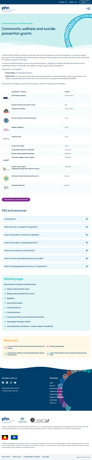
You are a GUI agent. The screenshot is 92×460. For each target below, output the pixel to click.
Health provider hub (56, 388)
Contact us (53, 403)
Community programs (56, 391)
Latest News (53, 400)
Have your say (6, 457)
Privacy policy (16, 457)
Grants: (71, 2)
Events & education (56, 394)
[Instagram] (11, 382)
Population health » (26, 23)
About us (52, 386)
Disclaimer (45, 457)
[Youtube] (15, 382)
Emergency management (57, 397)
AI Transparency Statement (32, 457)
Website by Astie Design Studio (83, 457)
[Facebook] (3, 382)
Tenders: (61, 2)
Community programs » (10, 23)
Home (51, 383)
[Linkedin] (7, 382)
